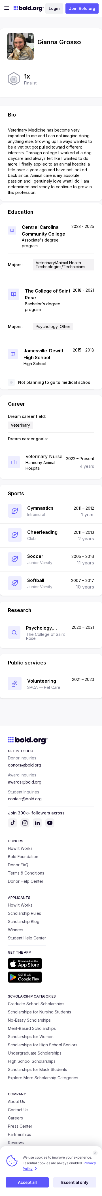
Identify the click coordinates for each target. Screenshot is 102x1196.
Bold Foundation (23, 856)
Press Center (20, 1126)
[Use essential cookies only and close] (95, 1152)
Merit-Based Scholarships (32, 1028)
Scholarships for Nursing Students (39, 1011)
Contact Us (18, 1109)
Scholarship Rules (24, 913)
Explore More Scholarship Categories (43, 1077)
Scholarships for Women (31, 1036)
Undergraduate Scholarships (34, 1053)
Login (54, 8)
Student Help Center (27, 937)
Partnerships (19, 1134)
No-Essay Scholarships (29, 1020)
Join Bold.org (82, 8)
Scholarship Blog (23, 921)
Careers (15, 1117)
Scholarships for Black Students (37, 1069)
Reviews (16, 1142)
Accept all (27, 1182)
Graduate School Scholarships (36, 1003)
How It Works (20, 848)
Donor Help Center (25, 881)
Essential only (74, 1182)
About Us (16, 1101)
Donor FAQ (18, 864)
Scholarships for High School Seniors (42, 1044)
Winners (15, 929)
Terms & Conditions (26, 873)
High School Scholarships (32, 1061)
